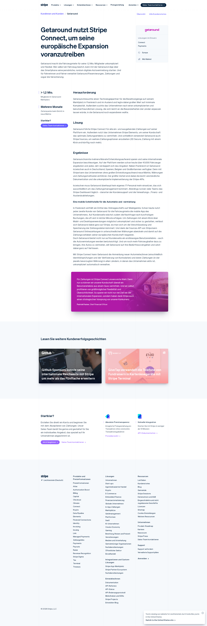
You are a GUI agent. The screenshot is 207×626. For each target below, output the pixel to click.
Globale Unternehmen (114, 503)
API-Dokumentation (146, 433)
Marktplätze (110, 510)
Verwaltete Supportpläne (148, 552)
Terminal (76, 563)
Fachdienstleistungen (114, 547)
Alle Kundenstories (157, 14)
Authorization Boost (81, 489)
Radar (75, 550)
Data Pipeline (78, 513)
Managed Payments (81, 536)
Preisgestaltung (117, 5)
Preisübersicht (111, 436)
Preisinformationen (81, 483)
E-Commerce (110, 493)
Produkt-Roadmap (145, 526)
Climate (76, 503)
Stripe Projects (111, 599)
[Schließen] (202, 613)
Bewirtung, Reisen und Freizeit (117, 533)
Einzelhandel (110, 554)
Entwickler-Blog (111, 602)
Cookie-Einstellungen (146, 513)
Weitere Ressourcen (146, 516)
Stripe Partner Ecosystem (116, 569)
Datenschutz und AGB (147, 497)
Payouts (76, 546)
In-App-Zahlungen (112, 507)
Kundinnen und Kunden (52, 13)
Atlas (75, 486)
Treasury (77, 566)
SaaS (107, 520)
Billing (75, 493)
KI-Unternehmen (112, 523)
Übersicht (141, 14)
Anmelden (133, 5)
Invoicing (76, 526)
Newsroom (142, 533)
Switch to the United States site (160, 620)
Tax (74, 560)
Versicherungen (111, 537)
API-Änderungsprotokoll (115, 592)
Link (74, 533)
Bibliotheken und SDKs (114, 596)
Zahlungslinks (78, 540)
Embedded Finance (113, 497)
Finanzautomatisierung (114, 500)
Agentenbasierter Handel (115, 487)
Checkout (77, 500)
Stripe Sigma (78, 556)
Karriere (141, 529)
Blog (139, 487)
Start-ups (109, 483)
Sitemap (141, 510)
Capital (76, 496)
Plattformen (110, 517)
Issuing (76, 530)
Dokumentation (111, 582)
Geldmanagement (113, 513)
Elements (77, 516)
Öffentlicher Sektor (113, 550)
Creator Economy (112, 527)
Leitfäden (142, 480)
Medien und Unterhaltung (115, 540)
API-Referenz (111, 586)
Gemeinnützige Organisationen (118, 544)
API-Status (109, 589)
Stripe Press (143, 536)
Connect (76, 506)
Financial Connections (82, 520)
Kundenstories (144, 483)
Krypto (76, 510)
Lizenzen (141, 506)
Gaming (108, 530)
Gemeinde (142, 490)
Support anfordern (145, 549)
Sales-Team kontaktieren (153, 5)
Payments (77, 543)
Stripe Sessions (144, 493)
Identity (76, 523)
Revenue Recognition (82, 553)
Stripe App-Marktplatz (114, 566)
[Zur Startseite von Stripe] (43, 476)
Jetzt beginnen (49, 442)
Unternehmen (111, 480)
